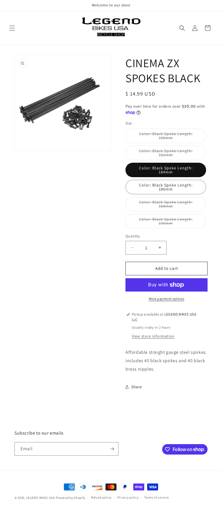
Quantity (132, 236)
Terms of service (156, 497)
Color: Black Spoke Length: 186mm (166, 187)
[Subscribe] (112, 449)
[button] (12, 28)
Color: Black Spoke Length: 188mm (167, 205)
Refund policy (101, 497)
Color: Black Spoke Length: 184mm (166, 170)
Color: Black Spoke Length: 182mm (167, 154)
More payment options (166, 298)
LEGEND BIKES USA (40, 498)
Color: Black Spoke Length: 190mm (167, 222)
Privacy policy (128, 497)
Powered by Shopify (71, 498)
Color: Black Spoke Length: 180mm (167, 137)
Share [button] (136, 386)
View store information (153, 336)
